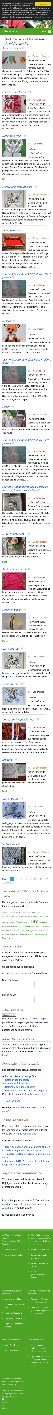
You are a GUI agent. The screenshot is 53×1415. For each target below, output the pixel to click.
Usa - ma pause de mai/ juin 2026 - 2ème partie (26, 361)
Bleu (24, 913)
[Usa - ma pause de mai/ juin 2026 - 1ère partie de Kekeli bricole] (14, 455)
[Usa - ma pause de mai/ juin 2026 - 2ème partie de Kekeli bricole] (14, 374)
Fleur (15, 926)
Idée (27, 926)
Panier (5, 407)
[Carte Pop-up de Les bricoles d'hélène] (14, 810)
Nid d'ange (8, 844)
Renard (6, 321)
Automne (11, 913)
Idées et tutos (9, 31)
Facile (4, 926)
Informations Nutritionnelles (37, 1346)
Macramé (10, 931)
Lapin (48, 926)
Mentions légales (12, 1249)
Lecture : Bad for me (14, 92)
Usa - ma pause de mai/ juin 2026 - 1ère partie (25, 442)
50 (47, 879)
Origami (25, 930)
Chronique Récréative (16, 1083)
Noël (13, 179)
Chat (36, 916)
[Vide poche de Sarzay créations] (14, 242)
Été (45, 922)
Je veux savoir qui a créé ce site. (39, 1256)
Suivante (8, 882)
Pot (14, 934)
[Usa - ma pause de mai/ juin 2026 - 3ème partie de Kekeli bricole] (14, 289)
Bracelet (17, 916)
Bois (28, 912)
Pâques (37, 930)
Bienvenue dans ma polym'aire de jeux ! (26, 1090)
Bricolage (24, 916)
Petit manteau (10, 48)
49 (41, 879)
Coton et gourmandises (17, 1079)
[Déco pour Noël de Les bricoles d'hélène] (14, 147)
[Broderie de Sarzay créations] (14, 771)
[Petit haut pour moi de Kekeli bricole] (14, 581)
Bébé (16, 913)
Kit (40, 926)
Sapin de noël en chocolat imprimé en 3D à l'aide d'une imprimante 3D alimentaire (26, 1148)
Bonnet (37, 913)
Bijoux (21, 913)
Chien (40, 916)
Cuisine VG (35, 1307)
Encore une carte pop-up (17, 187)
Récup (35, 934)
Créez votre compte (36, 1018)
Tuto (8, 938)
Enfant (41, 922)
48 (35, 879)
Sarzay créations (41, 56)
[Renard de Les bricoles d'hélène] (14, 332)
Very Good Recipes (13, 1350)
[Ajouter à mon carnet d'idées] (22, 48)
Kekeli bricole (39, 99)
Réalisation (29, 934)
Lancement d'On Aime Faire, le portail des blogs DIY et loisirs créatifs (25, 1162)
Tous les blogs (12, 1101)
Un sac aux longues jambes (18, 720)
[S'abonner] (29, 56)
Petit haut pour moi (13, 569)
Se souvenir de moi (14, 1009)
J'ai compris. (43, 4)
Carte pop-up (10, 649)
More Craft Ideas (12, 1345)
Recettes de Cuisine (39, 1299)
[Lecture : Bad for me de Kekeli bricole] (14, 103)
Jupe (37, 926)
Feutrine (10, 926)
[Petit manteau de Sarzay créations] (14, 60)
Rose (45, 934)
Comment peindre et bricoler (20, 1087)
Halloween (21, 926)
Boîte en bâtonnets (13, 534)
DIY (34, 921)
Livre (4, 930)
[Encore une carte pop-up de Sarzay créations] (14, 198)
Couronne (46, 916)
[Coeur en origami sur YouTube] (5, 1403)
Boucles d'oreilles (8, 916)
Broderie (7, 760)
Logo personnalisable (13, 1318)
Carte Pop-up (10, 799)
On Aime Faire (8, 1235)
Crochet (12, 922)
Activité (4, 913)
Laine (44, 926)
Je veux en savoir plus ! (40, 1249)
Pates (4, 934)
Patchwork (44, 931)
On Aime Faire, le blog (24, 1133)
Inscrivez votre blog (13, 1299)
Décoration (25, 922)
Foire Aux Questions (13, 1312)
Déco (4, 179)
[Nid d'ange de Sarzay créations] (14, 856)
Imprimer (32, 926)
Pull (23, 934)
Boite (4, 561)
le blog (34, 1271)
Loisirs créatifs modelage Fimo (21, 1076)
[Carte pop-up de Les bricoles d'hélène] (14, 660)
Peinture (10, 934)
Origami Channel (12, 1396)
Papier (5, 640)
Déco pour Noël (11, 136)
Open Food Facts (38, 1356)
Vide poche (9, 230)
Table (4, 938)
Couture (5, 922)
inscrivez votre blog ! (36, 1094)
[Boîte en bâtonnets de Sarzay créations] (14, 545)
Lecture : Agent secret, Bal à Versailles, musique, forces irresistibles (25, 489)
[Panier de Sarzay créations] (14, 418)
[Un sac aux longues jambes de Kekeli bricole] (14, 731)
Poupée (19, 934)
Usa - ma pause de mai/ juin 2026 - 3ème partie (26, 276)
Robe (41, 934)
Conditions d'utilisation (14, 1254)
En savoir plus (45, 17)
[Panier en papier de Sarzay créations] (14, 621)
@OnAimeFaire (37, 1274)
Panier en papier (11, 610)
